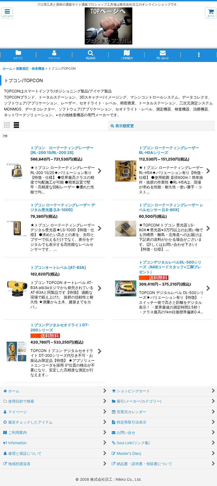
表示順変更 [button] (124, 125)
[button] (7, 13)
